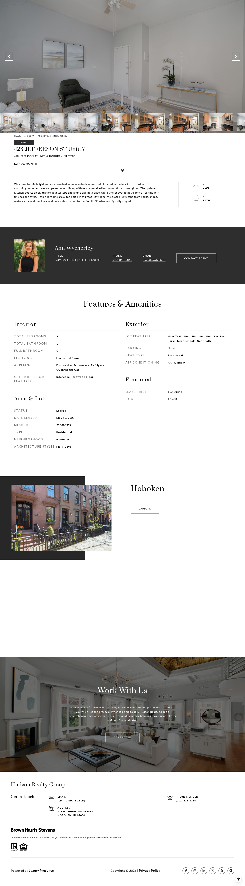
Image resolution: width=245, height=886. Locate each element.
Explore (145, 508)
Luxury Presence (41, 870)
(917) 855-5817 (122, 259)
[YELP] (221, 870)
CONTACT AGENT (196, 258)
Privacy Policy (149, 870)
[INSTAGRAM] (195, 870)
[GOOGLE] (231, 870)
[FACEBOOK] (185, 870)
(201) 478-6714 (186, 800)
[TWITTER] (213, 870)
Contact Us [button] (123, 737)
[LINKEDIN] (203, 870)
